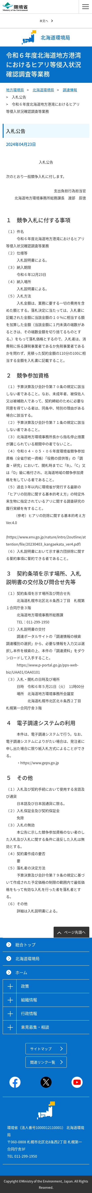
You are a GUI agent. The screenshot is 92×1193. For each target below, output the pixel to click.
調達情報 (70, 89)
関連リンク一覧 (42, 1062)
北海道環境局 (43, 89)
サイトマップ (41, 1048)
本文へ (44, 21)
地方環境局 (15, 89)
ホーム (21, 972)
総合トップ (25, 945)
